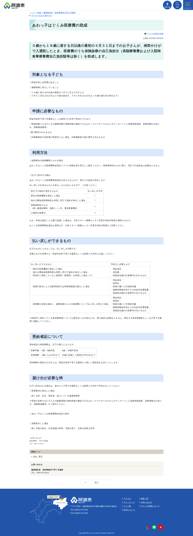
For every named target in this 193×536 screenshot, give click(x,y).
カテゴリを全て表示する (41, 16)
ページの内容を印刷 (155, 34)
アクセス (127, 499)
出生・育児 (37, 456)
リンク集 (127, 506)
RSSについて (129, 510)
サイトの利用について (150, 506)
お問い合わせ (146, 502)
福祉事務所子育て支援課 (65, 13)
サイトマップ (129, 502)
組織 (39, 13)
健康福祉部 (48, 13)
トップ (32, 13)
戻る (96, 482)
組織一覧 (144, 499)
